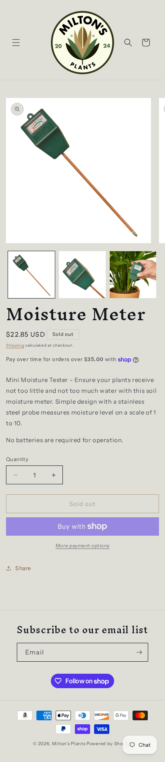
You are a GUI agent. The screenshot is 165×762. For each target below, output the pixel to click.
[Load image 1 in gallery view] (31, 274)
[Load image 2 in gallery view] (82, 274)
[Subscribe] (139, 652)
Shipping (15, 345)
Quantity (17, 459)
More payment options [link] (83, 546)
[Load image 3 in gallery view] (133, 274)
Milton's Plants (69, 743)
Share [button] (23, 568)
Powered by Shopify (109, 743)
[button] (16, 42)
